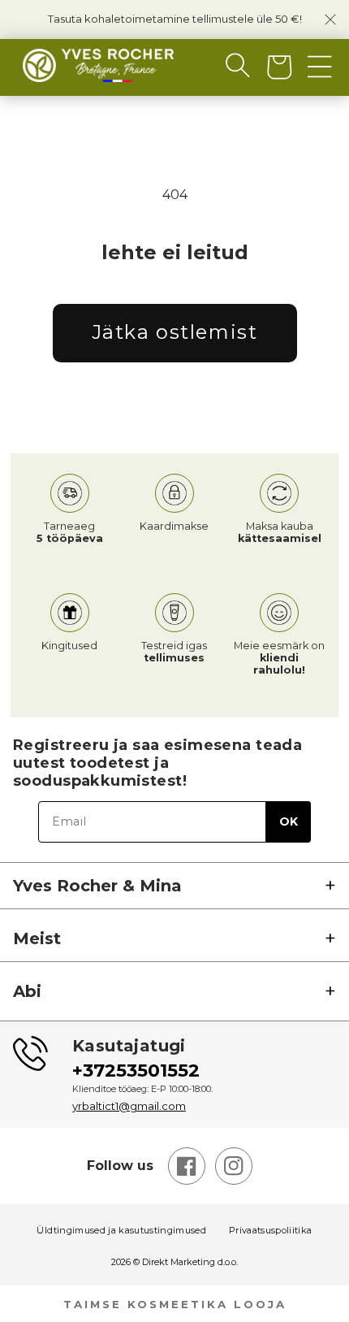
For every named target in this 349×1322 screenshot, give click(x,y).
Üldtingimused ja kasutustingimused (121, 1230)
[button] (225, 65)
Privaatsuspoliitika (270, 1230)
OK (288, 821)
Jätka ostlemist (175, 332)
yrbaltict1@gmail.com (129, 1105)
